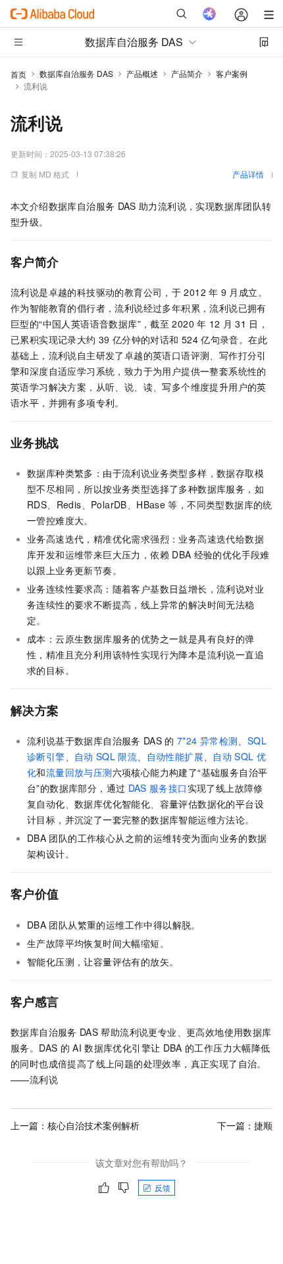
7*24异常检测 (207, 740)
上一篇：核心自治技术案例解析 (75, 1125)
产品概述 (142, 73)
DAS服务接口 (158, 787)
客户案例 (231, 73)
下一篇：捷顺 (244, 1125)
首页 (18, 74)
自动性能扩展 (175, 756)
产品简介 (187, 73)
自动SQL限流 (105, 756)
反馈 (162, 1187)
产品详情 (248, 174)
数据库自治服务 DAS (76, 73)
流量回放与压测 (79, 772)
